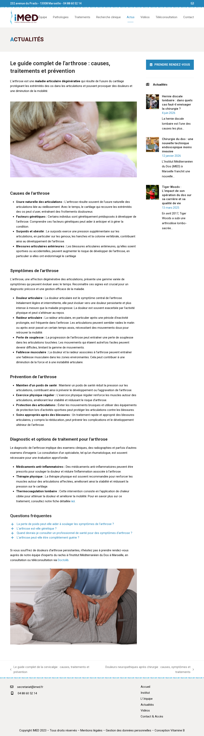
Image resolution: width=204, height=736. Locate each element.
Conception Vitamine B (170, 730)
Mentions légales (91, 730)
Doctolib (63, 560)
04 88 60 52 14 (72, 3)
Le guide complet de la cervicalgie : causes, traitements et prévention (49, 670)
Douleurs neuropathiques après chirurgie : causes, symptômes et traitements (144, 670)
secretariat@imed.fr (30, 687)
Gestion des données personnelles (128, 730)
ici (73, 501)
